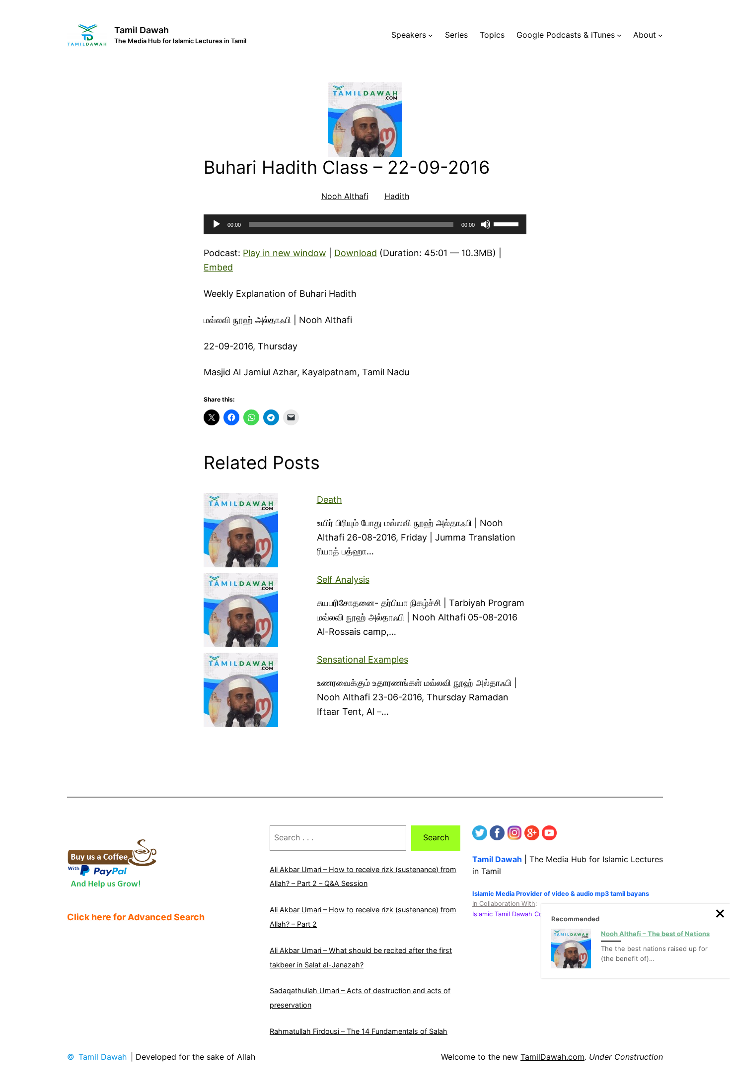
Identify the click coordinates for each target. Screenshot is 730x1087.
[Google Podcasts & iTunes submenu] (619, 35)
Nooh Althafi (344, 196)
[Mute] (486, 224)
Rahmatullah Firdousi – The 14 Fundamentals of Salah (358, 1031)
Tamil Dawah (141, 30)
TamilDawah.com (552, 1057)
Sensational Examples (362, 659)
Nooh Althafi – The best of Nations (655, 934)
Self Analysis (343, 579)
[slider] (507, 223)
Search (436, 837)
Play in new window (284, 253)
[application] (365, 224)
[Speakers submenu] (430, 35)
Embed (218, 267)
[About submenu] (660, 35)
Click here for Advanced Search (136, 917)
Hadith (396, 196)
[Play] (216, 224)
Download (355, 253)
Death (329, 499)
